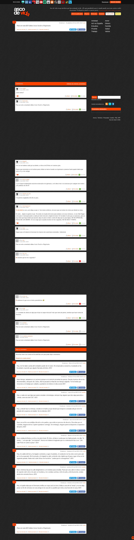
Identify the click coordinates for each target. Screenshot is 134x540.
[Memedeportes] (26, 2)
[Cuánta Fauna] (52, 2)
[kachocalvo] (17, 101)
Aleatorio (101, 14)
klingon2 (24, 161)
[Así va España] (33, 2)
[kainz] (17, 228)
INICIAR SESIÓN (115, 2)
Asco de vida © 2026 (114, 120)
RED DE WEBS (16, 2)
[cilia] (17, 240)
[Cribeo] (44, 2)
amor (84, 376)
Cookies (112, 118)
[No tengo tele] (55, 2)
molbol (24, 88)
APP (119, 118)
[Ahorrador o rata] (66, 2)
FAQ (116, 118)
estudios (84, 392)
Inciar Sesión (37, 25)
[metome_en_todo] (17, 194)
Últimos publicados (77, 14)
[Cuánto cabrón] (37, 2)
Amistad (94, 21)
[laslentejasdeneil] (17, 206)
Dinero (107, 23)
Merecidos (94, 14)
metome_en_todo (27, 193)
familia (84, 363)
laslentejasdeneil (26, 206)
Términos (100, 118)
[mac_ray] (17, 254)
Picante (94, 29)
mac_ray (24, 253)
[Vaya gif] (59, 2)
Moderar (118, 14)
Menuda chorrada (43, 29)
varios (84, 435)
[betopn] (17, 323)
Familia (108, 26)
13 (14, 22)
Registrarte (46, 25)
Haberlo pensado (32, 29)
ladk (24, 308)
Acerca (95, 118)
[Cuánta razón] (23, 2)
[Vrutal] (41, 2)
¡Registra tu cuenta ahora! (23, 358)
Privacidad (106, 118)
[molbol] (17, 89)
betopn (24, 322)
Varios (107, 31)
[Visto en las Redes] (30, 2)
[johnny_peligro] (17, 180)
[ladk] (17, 309)
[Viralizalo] (70, 2)
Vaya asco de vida (21, 29)
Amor (107, 21)
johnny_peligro (26, 179)
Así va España (97, 23)
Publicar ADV (110, 14)
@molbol (20, 210)
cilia (23, 240)
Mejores (87, 14)
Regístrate (105, 2)
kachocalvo (25, 100)
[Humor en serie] (48, 2)
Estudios (94, 26)
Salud (107, 29)
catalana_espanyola (27, 336)
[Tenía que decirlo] (62, 2)
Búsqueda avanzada (96, 99)
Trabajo (94, 31)
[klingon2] (17, 162)
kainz (24, 227)
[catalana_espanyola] (17, 336)
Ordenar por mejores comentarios (76, 83)
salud (84, 22)
